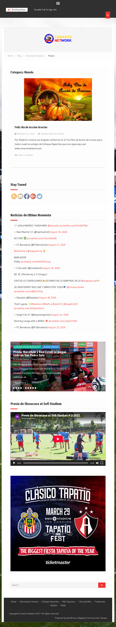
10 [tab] (35, 388)
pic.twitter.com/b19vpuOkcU (29, 308)
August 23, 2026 (56, 327)
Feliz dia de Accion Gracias (31, 127)
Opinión (53, 605)
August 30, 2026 (58, 231)
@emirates (53, 225)
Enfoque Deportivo (49, 133)
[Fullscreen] (101, 463)
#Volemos (36, 303)
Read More (20, 382)
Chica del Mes (85, 601)
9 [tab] (33, 388)
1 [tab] (14, 388)
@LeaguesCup (34, 250)
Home (13, 601)
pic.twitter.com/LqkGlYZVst (63, 320)
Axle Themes (101, 618)
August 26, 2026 (51, 268)
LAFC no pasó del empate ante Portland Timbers (39, 353)
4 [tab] (21, 388)
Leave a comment (25, 155)
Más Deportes (69, 601)
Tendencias (100, 601)
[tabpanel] (58, 366)
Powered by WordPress (65, 618)
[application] (58, 439)
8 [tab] (31, 388)
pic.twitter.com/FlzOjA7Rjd (74, 225)
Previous (99, 388)
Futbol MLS (38, 347)
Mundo (61, 133)
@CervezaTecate (75, 287)
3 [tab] (19, 388)
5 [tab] (23, 388)
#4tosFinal (19, 250)
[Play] (14, 463)
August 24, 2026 (59, 314)
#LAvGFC (57, 303)
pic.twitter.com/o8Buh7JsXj (28, 291)
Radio (63, 605)
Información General (29, 601)
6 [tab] (26, 388)
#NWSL (47, 303)
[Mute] (97, 463)
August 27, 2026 (56, 244)
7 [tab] (28, 388)
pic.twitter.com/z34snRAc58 (42, 238)
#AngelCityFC (71, 303)
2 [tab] (16, 388)
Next (103, 388)
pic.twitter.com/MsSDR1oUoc (36, 261)
